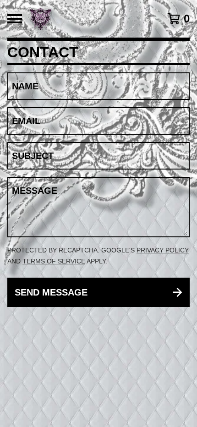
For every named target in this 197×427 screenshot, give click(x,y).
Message (34, 191)
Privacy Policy (163, 250)
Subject (33, 156)
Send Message (51, 292)
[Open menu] (14, 18)
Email (26, 121)
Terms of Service (53, 261)
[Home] (85, 18)
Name (25, 86)
